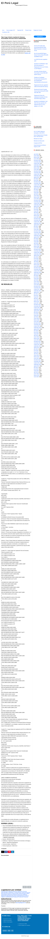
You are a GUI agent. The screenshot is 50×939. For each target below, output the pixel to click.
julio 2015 (36, 330)
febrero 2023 (36, 197)
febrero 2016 (36, 319)
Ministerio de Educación (39, 140)
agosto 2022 (36, 206)
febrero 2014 (36, 356)
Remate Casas (28, 30)
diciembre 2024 (37, 171)
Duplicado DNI (20, 30)
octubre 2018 (37, 270)
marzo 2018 (36, 281)
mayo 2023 (36, 192)
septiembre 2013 (37, 364)
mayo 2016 (36, 315)
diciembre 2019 (37, 249)
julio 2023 (36, 189)
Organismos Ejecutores (11, 895)
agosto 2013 (36, 366)
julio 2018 (36, 275)
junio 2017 (36, 295)
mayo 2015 (36, 333)
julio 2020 (36, 238)
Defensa (6, 894)
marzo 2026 (36, 155)
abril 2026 (36, 154)
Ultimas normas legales (7, 921)
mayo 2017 (36, 296)
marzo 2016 (36, 318)
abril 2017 (36, 298)
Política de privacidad (7, 920)
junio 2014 (36, 350)
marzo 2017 (36, 300)
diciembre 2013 (37, 359)
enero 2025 (36, 169)
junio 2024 (36, 180)
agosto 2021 (36, 224)
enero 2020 (36, 247)
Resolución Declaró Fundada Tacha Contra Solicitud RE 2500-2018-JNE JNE (41, 91)
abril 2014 (36, 353)
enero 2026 (36, 158)
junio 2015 (36, 332)
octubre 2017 (37, 289)
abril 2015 (36, 335)
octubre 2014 (37, 344)
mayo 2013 (36, 370)
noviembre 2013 (37, 361)
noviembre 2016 (37, 306)
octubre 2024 (37, 174)
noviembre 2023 (37, 183)
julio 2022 (36, 207)
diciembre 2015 (37, 323)
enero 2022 (36, 217)
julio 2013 (36, 367)
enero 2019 (36, 266)
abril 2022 (36, 212)
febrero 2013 (36, 375)
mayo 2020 (36, 241)
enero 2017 (36, 303)
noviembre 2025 (37, 161)
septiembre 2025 (37, 164)
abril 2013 (36, 372)
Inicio (3, 30)
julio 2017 (36, 293)
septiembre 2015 (37, 327)
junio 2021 (36, 227)
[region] (25, 17)
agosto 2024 (36, 177)
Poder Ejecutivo (4, 891)
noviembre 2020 (37, 232)
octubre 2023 (37, 184)
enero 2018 (36, 284)
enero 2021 (36, 229)
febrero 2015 (36, 338)
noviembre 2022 (37, 201)
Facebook (5, 930)
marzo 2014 (36, 355)
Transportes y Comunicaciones (15, 892)
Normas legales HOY (11, 30)
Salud (2, 894)
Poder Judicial (19, 893)
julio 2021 (36, 226)
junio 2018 (36, 277)
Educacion (20, 894)
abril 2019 (36, 261)
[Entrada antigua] (29, 887)
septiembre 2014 (37, 346)
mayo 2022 (36, 211)
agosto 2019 (36, 255)
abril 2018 (36, 280)
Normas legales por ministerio (24, 925)
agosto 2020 (36, 237)
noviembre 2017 (37, 287)
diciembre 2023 (37, 181)
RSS (12, 930)
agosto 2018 (36, 273)
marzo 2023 (36, 195)
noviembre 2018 (37, 269)
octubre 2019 (37, 252)
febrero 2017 (36, 301)
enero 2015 (36, 339)
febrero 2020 (36, 246)
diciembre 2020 (37, 230)
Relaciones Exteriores (13, 894)
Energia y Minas (25, 893)
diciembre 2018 (37, 267)
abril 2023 (36, 194)
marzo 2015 (36, 336)
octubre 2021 (37, 221)
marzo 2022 (36, 214)
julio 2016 (36, 312)
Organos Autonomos (12, 891)
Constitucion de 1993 (23, 923)
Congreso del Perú (38, 143)
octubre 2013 (37, 362)
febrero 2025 (36, 168)
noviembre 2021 (37, 220)
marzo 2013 (36, 373)
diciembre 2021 (37, 218)
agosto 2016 (36, 310)
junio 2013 (36, 369)
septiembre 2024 (37, 175)
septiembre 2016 (37, 309)
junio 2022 (36, 209)
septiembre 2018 (37, 272)
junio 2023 (36, 191)
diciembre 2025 (37, 160)
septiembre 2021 (37, 223)
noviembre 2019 (37, 250)
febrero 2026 (36, 157)
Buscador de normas (7, 918)
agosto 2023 (36, 187)
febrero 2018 (36, 283)
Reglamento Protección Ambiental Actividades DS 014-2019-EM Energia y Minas (41, 97)
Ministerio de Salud (38, 138)
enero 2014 (36, 358)
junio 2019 (36, 258)
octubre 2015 (37, 326)
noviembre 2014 (37, 343)
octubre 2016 (37, 307)
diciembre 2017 (37, 286)
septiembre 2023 (37, 186)
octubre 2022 (37, 203)
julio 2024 (36, 178)
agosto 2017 (36, 292)
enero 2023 (36, 198)
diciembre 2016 (37, 304)
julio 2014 (36, 349)
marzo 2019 (36, 263)
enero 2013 (36, 376)
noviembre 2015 (37, 324)
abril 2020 (36, 243)
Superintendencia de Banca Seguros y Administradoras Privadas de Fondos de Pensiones (15, 896)
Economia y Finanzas (11, 893)
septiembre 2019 (37, 253)
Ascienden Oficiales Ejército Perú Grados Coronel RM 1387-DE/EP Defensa (41, 73)
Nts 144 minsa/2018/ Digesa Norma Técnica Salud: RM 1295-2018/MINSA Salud (41, 55)
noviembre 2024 (37, 172)
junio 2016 (36, 313)
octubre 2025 (37, 163)
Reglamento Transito (38, 30)
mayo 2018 (36, 278)
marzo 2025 (36, 166)
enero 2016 (36, 321)
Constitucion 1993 (5, 32)
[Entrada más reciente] (25, 887)
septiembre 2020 (37, 235)
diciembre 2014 (37, 341)
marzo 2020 (36, 244)
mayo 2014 (36, 352)
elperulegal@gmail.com (21, 902)
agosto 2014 (36, 347)
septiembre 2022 (37, 204)
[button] (2, 852)
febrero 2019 (36, 264)
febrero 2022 (36, 215)
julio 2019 (36, 257)
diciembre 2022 (37, 200)
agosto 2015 (36, 329)
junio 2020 (36, 240)
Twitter (9, 930)
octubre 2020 (37, 234)
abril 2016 (36, 316)
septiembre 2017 (37, 290)
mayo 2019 (36, 260)
